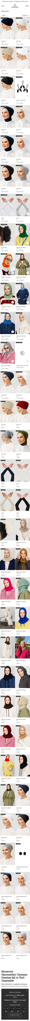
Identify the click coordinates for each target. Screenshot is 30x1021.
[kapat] (27, 990)
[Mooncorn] (15, 6)
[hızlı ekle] (12, 37)
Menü (2, 6)
